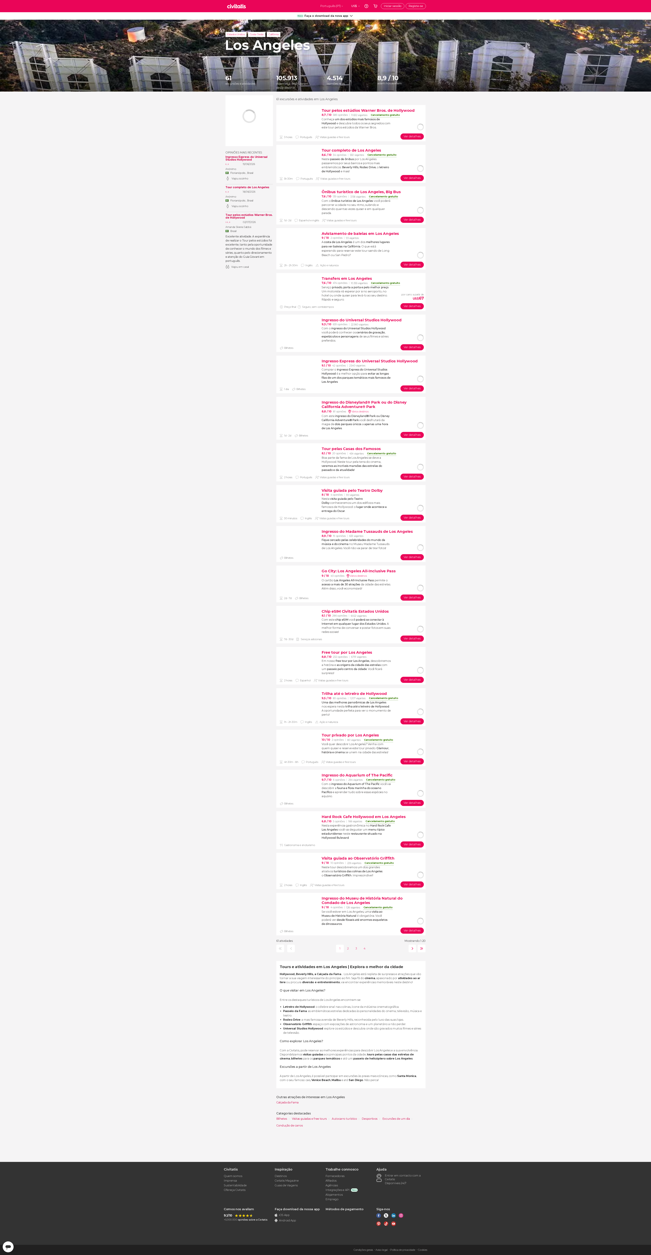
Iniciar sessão (392, 6)
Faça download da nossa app (297, 1209)
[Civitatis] (236, 6)
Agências (332, 1185)
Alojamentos (334, 1194)
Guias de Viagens (286, 1185)
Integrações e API (338, 1190)
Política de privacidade (402, 1249)
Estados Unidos (236, 34)
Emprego (332, 1199)
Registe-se (416, 6)
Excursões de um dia (396, 1118)
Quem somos (233, 1176)
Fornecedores (335, 1176)
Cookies (422, 1249)
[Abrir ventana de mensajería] (8, 1246)
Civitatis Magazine (287, 1180)
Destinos (281, 1176)
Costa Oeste (257, 34)
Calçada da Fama (287, 1102)
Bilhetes (282, 1118)
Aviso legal (381, 1249)
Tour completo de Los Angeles (247, 187)
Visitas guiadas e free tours (310, 1118)
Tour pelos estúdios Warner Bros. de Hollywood (249, 216)
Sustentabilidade (235, 1185)
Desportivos (370, 1118)
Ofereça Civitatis (234, 1190)
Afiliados (331, 1180)
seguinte (411, 948)
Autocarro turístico (345, 1118)
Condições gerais (363, 1249)
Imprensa (230, 1180)
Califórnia (274, 34)
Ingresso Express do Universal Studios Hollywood (246, 158)
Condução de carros (289, 1125)
